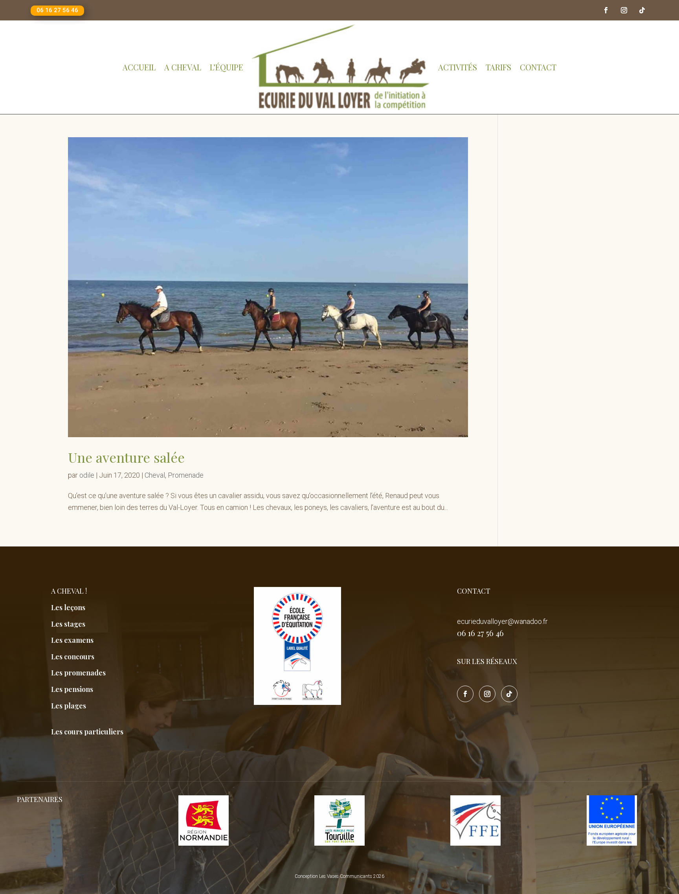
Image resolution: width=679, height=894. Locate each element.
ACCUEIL (139, 67)
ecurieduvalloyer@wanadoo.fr (502, 621)
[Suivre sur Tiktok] (642, 10)
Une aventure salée (126, 457)
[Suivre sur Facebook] (606, 10)
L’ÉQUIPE (226, 67)
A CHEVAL (182, 67)
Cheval (155, 475)
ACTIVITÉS (457, 67)
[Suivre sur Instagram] (624, 10)
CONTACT (538, 67)
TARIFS (498, 67)
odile (86, 475)
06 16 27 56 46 (57, 10)
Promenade (186, 475)
